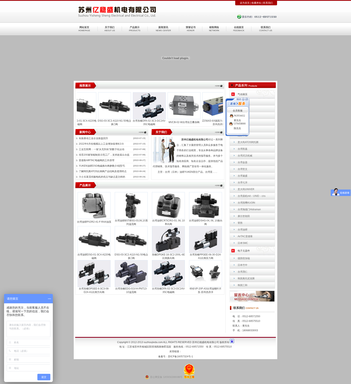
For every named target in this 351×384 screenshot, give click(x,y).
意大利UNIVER (246, 189)
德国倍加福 (244, 258)
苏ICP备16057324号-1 (180, 356)
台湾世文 (242, 169)
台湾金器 (242, 162)
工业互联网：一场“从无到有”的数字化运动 (101, 149)
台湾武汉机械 (245, 155)
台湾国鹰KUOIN (246, 202)
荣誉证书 (191, 27)
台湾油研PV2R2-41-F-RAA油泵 (94, 221)
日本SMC (243, 243)
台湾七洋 (242, 182)
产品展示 (135, 27)
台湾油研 (242, 229)
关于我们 (110, 27)
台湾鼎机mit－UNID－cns (251, 196)
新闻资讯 (163, 27)
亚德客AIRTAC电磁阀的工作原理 (96, 160)
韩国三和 (242, 285)
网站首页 (84, 27)
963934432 (239, 115)
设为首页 (245, 2)
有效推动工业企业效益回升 (93, 138)
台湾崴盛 (242, 175)
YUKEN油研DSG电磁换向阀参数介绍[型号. (102, 165)
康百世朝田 (244, 216)
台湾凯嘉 (242, 148)
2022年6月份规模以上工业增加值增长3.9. (101, 143)
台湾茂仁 (242, 271)
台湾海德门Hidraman (249, 209)
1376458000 (239, 123)
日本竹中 (242, 265)
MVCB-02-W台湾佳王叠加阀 (179, 122)
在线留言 (239, 27)
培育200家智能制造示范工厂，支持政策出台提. (104, 154)
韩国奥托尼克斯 (246, 278)
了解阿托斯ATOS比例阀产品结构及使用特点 (103, 171)
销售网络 (214, 27)
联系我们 (268, 2)
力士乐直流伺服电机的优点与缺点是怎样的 (102, 176)
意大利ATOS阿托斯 (248, 142)
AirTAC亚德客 (245, 236)
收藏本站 (256, 2)
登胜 (240, 222)
